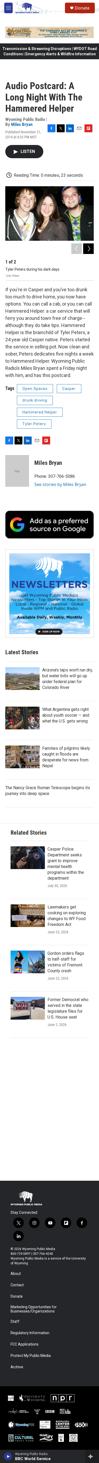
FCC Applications (25, 1344)
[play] (8, 1456)
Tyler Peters (34, 424)
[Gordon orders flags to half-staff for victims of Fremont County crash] (28, 962)
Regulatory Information (30, 1333)
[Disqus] (49, 1109)
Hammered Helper (39, 412)
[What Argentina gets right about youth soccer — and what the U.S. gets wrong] (22, 718)
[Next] (88, 248)
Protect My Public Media (31, 1356)
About (16, 1274)
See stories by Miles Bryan (60, 484)
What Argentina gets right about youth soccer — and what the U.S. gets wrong (65, 715)
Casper (69, 389)
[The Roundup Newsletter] (49, 593)
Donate (82, 8)
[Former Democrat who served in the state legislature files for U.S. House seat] (28, 1008)
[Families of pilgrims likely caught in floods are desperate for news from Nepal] (22, 757)
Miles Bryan (21, 124)
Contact (17, 1285)
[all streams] (92, 1456)
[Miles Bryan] (17, 471)
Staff (15, 1322)
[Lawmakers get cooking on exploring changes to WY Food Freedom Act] (28, 915)
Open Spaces (35, 389)
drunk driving (34, 400)
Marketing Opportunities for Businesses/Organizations (34, 1309)
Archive (17, 1367)
